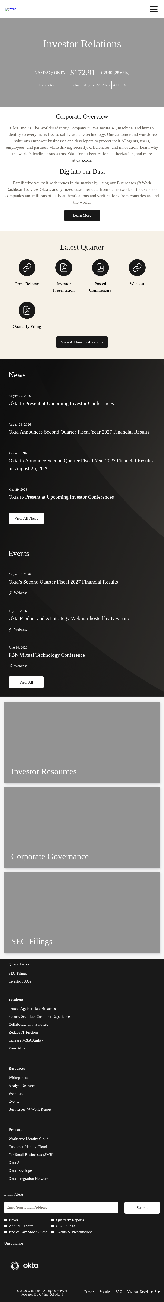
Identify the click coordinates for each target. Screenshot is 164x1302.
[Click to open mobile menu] (154, 9)
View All (26, 682)
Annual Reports (21, 1226)
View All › (17, 1048)
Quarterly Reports (70, 1220)
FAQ (119, 1292)
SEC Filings (24, 973)
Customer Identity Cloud (28, 1147)
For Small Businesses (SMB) (31, 1154)
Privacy (89, 1292)
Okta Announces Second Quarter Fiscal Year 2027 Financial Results (79, 432)
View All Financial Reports (82, 342)
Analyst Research (22, 1085)
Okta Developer (21, 1170)
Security (105, 1292)
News (13, 1220)
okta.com (83, 160)
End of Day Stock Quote (28, 1232)
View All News (26, 518)
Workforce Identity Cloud (28, 1139)
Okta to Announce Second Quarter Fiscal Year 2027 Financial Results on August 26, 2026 (81, 464)
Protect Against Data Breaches (32, 1008)
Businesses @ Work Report (30, 1109)
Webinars (16, 1093)
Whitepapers (18, 1077)
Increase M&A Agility (26, 1040)
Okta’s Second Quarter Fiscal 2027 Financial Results (63, 582)
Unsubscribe (13, 1243)
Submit (142, 1207)
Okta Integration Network (28, 1178)
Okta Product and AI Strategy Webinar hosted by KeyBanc (69, 618)
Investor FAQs (26, 981)
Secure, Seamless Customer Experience (39, 1016)
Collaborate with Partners (28, 1024)
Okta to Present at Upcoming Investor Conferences (61, 403)
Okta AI (15, 1162)
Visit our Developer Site (143, 1292)
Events (14, 1101)
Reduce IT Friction (23, 1032)
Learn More (82, 215)
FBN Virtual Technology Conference (47, 655)
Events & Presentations (74, 1232)
